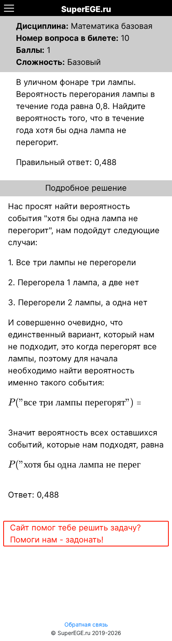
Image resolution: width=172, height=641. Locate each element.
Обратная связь (86, 624)
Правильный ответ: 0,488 (66, 162)
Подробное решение (86, 188)
